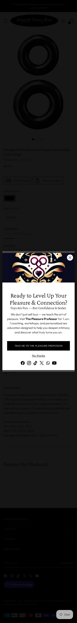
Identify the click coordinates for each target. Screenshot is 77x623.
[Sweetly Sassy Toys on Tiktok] (35, 364)
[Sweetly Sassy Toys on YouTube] (54, 364)
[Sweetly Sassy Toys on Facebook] (22, 364)
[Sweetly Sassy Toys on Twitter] (41, 364)
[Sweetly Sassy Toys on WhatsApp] (48, 364)
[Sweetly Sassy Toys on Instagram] (29, 364)
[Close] (70, 257)
